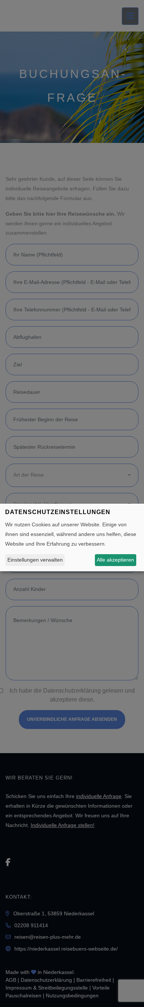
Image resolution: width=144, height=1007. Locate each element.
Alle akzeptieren (115, 560)
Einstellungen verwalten (35, 560)
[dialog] (72, 537)
